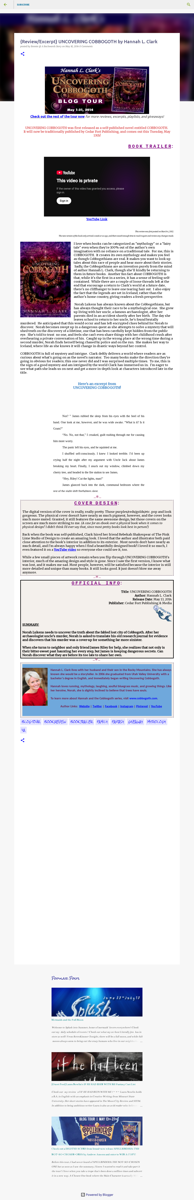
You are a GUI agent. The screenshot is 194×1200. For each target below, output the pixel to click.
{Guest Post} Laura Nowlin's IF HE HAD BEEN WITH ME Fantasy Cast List (93, 1084)
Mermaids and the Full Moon (67, 1019)
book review (55, 721)
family (102, 721)
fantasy (118, 721)
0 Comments (86, 46)
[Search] (188, 4)
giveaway (135, 721)
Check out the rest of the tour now (57, 116)
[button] (22, 54)
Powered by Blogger (99, 1194)
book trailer (81, 721)
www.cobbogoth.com (143, 698)
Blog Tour (31, 721)
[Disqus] (97, 806)
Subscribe (23, 4)
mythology (156, 721)
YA (23, 730)
